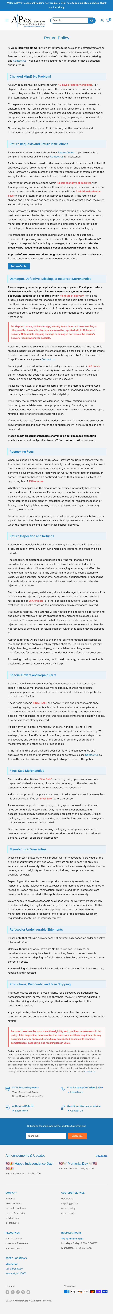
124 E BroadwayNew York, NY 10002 (16, 1268)
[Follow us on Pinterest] (23, 1292)
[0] (107, 20)
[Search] (92, 20)
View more (101, 1156)
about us (10, 1198)
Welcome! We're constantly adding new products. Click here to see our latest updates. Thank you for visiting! (56, 5)
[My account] (102, 20)
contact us (67, 1198)
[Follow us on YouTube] (28, 1292)
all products (12, 1223)
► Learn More (75, 1092)
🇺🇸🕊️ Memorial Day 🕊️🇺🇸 (78, 1163)
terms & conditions (16, 1208)
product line (12, 1218)
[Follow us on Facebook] (7, 1292)
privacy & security (15, 1213)
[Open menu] (7, 20)
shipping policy (69, 1203)
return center (68, 1213)
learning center (14, 1238)
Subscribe (77, 1136)
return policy (68, 1208)
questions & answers (17, 1243)
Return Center (66, 152)
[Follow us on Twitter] (13, 1292)
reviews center (14, 1248)
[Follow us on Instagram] (18, 1292)
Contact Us (19, 60)
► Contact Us (75, 1111)
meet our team (14, 1203)
